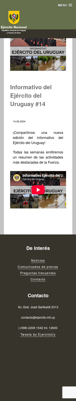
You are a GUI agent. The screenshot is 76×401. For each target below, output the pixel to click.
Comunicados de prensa (38, 266)
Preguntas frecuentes (38, 273)
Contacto (38, 279)
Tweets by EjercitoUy (38, 334)
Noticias (38, 260)
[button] (65, 5)
